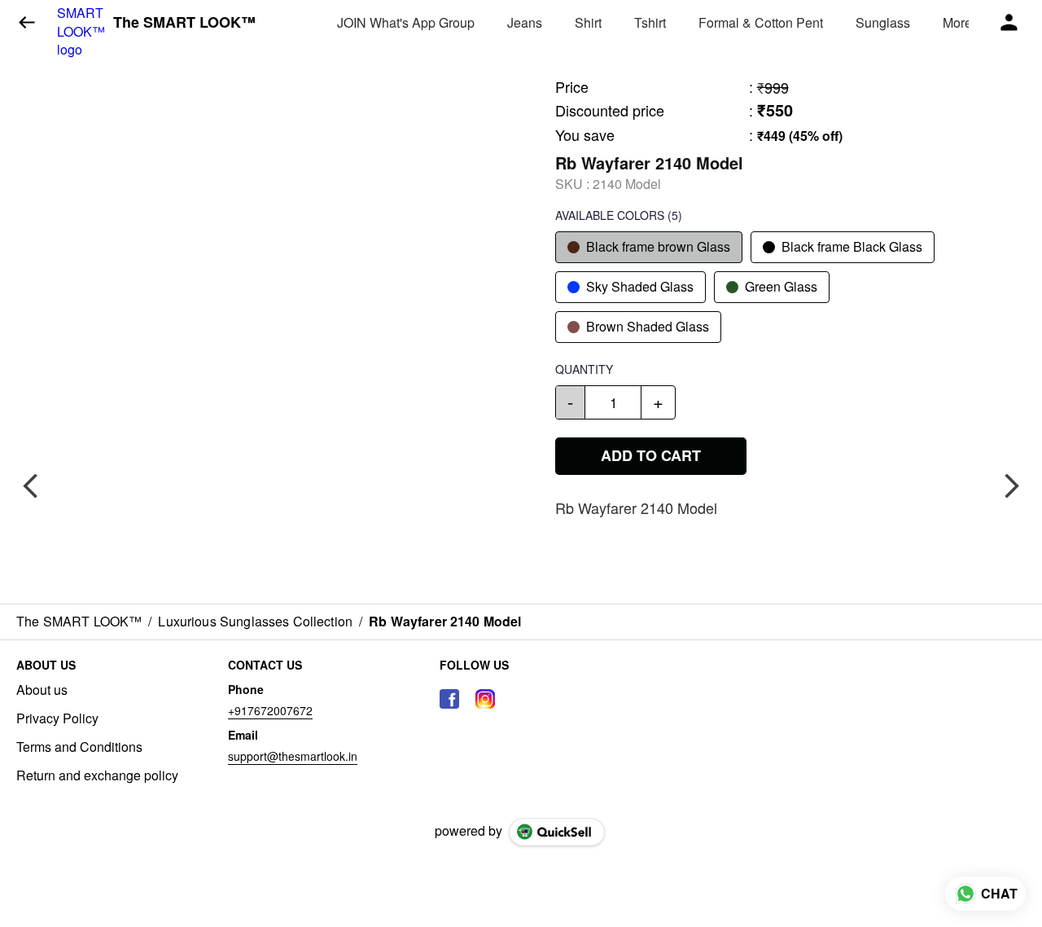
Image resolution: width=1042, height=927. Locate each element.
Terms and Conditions (79, 747)
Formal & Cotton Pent (760, 22)
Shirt (588, 22)
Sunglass (883, 22)
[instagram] (485, 699)
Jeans (524, 22)
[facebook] (449, 699)
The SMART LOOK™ (184, 23)
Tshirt (650, 22)
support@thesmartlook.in (292, 756)
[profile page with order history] (1009, 23)
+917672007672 (270, 710)
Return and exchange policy (97, 775)
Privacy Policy (57, 718)
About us (42, 690)
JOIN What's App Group (406, 22)
